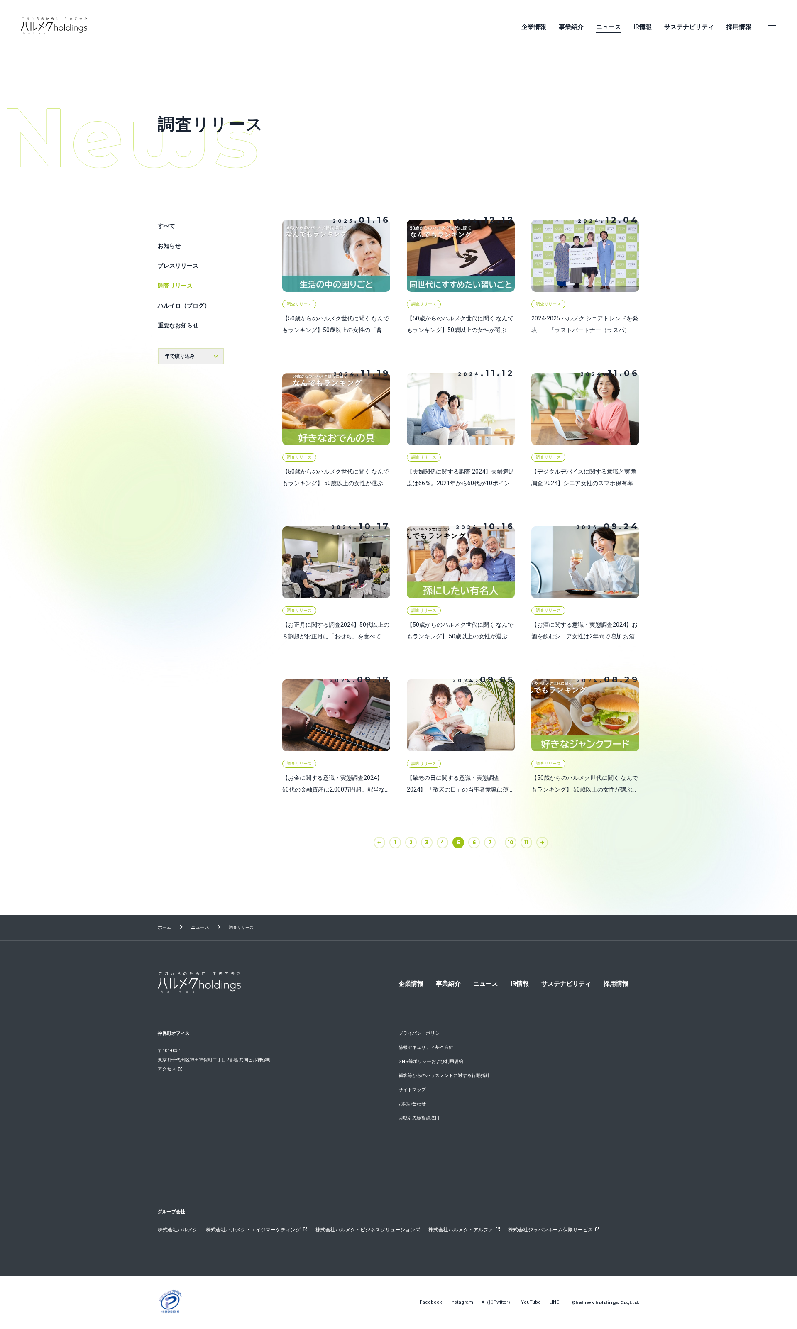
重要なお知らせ (178, 325)
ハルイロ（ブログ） (184, 305)
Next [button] (547, 842)
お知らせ (169, 245)
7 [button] (489, 842)
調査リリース (175, 285)
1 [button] (395, 842)
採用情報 (738, 27)
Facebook (431, 1302)
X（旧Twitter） (497, 1302)
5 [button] (458, 842)
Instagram (461, 1302)
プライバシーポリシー (421, 1033)
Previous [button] (384, 842)
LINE (554, 1302)
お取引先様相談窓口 (419, 1118)
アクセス (167, 1069)
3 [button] (426, 842)
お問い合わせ (412, 1104)
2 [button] (411, 842)
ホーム (164, 927)
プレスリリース (178, 265)
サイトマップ (412, 1089)
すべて (166, 225)
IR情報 (642, 27)
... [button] (500, 841)
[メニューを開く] (772, 27)
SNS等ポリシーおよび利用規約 (430, 1061)
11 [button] (526, 842)
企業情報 (533, 27)
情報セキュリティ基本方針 (425, 1047)
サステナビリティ (689, 27)
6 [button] (474, 842)
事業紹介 (571, 27)
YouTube (531, 1302)
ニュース (608, 27)
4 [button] (442, 842)
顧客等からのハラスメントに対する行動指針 (444, 1075)
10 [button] (510, 842)
